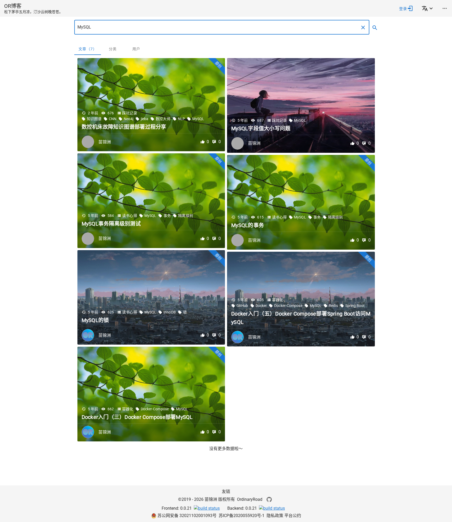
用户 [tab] (136, 49)
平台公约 (292, 515)
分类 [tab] (113, 49)
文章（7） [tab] (87, 49)
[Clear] (363, 27)
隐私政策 (275, 515)
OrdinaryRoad (249, 499)
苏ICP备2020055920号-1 (241, 515)
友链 (226, 491)
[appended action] (375, 28)
